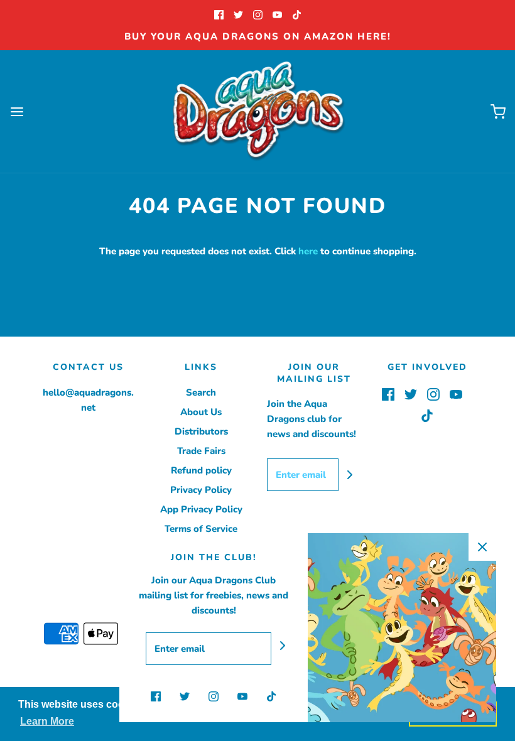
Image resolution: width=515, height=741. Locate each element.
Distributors (201, 431)
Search (201, 392)
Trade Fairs (201, 451)
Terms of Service (201, 528)
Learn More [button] (47, 721)
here (308, 251)
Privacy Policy (201, 490)
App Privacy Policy (201, 509)
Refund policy (201, 470)
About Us (201, 412)
